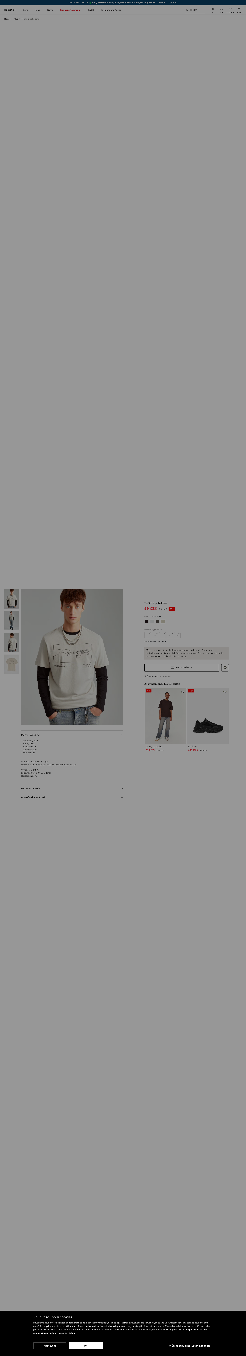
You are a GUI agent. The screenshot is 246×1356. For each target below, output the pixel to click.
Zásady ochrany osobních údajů (58, 1332)
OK (86, 1345)
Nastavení (50, 1345)
